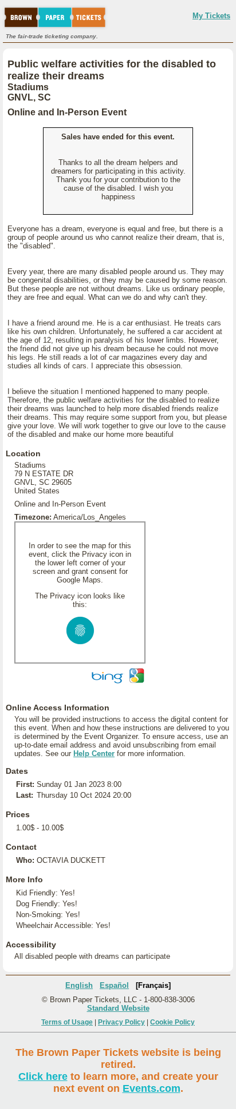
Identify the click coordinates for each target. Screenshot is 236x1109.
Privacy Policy (121, 1022)
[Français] (153, 985)
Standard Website (118, 1008)
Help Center (94, 753)
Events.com (151, 1088)
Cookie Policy (172, 1022)
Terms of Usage (67, 1022)
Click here (43, 1076)
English (79, 985)
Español (114, 985)
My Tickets (211, 15)
